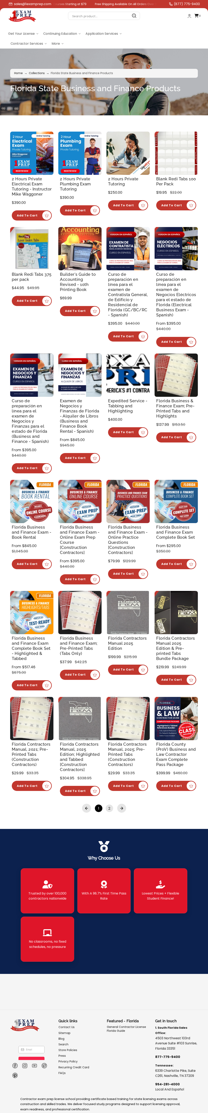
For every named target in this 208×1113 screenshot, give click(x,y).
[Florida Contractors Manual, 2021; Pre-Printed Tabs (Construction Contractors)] (31, 718)
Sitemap (64, 1033)
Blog (61, 1039)
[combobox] (104, 16)
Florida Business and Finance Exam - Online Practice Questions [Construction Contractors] (127, 540)
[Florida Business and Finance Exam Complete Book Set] (176, 501)
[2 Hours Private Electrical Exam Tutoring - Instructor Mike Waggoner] (31, 153)
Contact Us (66, 1027)
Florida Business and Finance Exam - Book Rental (31, 532)
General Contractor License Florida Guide (126, 1029)
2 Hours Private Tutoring (123, 181)
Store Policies (67, 1050)
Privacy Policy (68, 1061)
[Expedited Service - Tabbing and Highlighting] (128, 375)
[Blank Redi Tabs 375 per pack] (31, 248)
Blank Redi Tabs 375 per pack (32, 277)
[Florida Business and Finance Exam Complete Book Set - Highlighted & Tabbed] (31, 612)
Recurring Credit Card (73, 1067)
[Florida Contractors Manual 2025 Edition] (128, 612)
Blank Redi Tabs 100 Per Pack (176, 181)
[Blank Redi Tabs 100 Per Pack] (176, 153)
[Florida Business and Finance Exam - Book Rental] (31, 501)
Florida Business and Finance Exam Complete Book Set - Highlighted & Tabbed (31, 648)
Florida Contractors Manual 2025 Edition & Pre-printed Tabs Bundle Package (175, 648)
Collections (37, 73)
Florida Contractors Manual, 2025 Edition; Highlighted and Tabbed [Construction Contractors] (80, 757)
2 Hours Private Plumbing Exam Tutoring (75, 183)
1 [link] (98, 808)
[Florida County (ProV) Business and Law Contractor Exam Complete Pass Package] (176, 718)
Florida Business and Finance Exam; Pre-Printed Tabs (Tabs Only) (79, 646)
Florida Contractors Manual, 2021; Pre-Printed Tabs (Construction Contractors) (31, 754)
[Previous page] (86, 808)
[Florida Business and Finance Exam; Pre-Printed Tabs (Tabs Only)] (80, 612)
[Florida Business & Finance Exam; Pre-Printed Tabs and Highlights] (176, 375)
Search (63, 1044)
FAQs (62, 1073)
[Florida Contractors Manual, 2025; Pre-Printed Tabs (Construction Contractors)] (128, 718)
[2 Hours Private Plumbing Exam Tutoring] (80, 153)
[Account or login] (189, 15)
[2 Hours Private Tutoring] (128, 153)
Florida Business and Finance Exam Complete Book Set (175, 532)
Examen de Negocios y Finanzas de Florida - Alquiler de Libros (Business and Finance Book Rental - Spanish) (79, 416)
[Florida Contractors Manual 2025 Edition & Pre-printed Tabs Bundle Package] (176, 612)
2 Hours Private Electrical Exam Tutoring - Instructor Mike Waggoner (32, 186)
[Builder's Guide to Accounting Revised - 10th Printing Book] (80, 248)
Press (62, 1056)
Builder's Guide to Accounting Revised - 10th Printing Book (78, 282)
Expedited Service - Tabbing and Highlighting (127, 405)
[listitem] (47, 890)
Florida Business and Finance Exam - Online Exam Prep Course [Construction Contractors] (79, 540)
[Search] (134, 15)
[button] (197, 15)
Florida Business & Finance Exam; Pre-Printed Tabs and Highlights (175, 408)
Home (18, 73)
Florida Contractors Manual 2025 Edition (127, 643)
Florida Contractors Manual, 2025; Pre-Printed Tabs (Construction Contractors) (127, 754)
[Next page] (121, 808)
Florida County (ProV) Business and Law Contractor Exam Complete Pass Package (176, 754)
